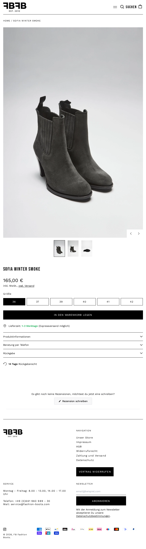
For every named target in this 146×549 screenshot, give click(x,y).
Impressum (84, 442)
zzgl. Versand (26, 285)
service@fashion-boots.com (30, 504)
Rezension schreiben (76, 402)
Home (6, 20)
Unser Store (84, 437)
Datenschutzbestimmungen (93, 516)
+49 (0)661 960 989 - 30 (32, 501)
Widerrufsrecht (87, 451)
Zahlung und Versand (91, 455)
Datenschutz (85, 460)
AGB (79, 446)
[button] (128, 7)
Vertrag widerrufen (95, 471)
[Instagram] (4, 529)
